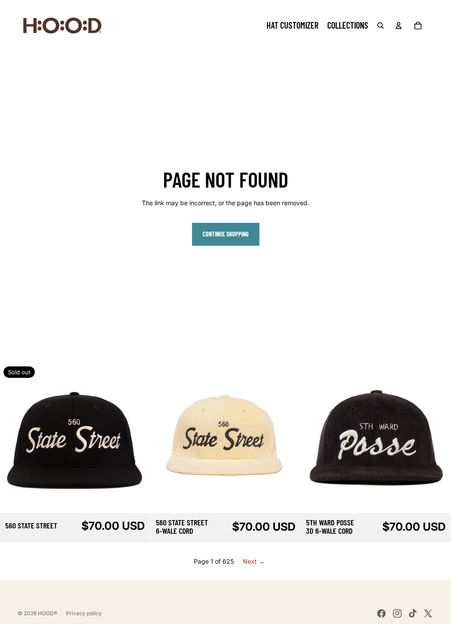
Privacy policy (84, 613)
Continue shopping (226, 234)
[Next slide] (137, 438)
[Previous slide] (13, 438)
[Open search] (380, 25)
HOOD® (47, 613)
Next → (254, 561)
